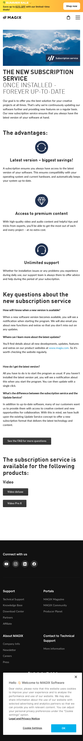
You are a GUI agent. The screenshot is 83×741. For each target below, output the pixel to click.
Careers (7, 656)
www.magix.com (59, 348)
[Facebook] (34, 564)
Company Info (11, 643)
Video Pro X (15, 503)
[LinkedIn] (24, 564)
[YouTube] (6, 564)
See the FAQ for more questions (27, 441)
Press (6, 662)
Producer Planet (52, 611)
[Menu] (78, 17)
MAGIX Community (55, 605)
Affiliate (7, 623)
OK (63, 728)
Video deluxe (15, 492)
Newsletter (9, 650)
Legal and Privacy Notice (24, 718)
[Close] (76, 677)
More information (54, 648)
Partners (8, 617)
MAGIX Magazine (53, 599)
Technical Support (13, 599)
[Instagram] (15, 564)
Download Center (13, 611)
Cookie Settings (32, 727)
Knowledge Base (12, 605)
